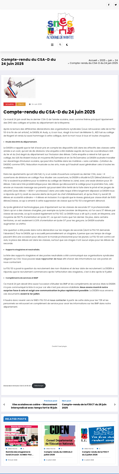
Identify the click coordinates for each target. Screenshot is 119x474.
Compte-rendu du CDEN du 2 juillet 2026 (58, 453)
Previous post (50, 401)
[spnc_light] (67, 44)
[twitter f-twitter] (115, 4)
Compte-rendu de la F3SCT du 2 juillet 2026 (95, 453)
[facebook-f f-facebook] (108, 4)
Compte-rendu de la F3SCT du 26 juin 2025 (84, 406)
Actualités (10, 104)
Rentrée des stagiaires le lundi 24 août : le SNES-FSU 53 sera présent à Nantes (20, 453)
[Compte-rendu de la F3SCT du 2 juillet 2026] (97, 435)
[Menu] (52, 44)
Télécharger (38, 386)
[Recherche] (60, 44)
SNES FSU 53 (12, 449)
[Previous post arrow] (4, 404)
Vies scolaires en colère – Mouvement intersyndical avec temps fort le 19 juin (34, 406)
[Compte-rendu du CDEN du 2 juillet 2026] (59, 435)
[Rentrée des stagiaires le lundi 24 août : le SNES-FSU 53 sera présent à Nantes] (21, 435)
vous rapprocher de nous (49, 258)
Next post (66, 401)
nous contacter (58, 300)
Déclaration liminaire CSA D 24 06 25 (17, 386)
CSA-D (21, 104)
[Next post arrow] (115, 404)
